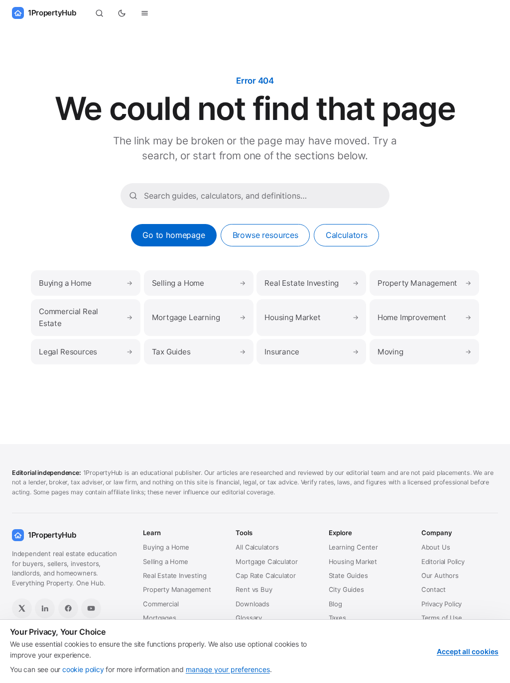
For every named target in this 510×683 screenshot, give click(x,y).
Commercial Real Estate (85, 317)
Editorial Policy (443, 562)
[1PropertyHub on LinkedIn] (45, 608)
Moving (424, 351)
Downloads (252, 604)
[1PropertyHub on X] (22, 608)
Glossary (249, 618)
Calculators (347, 235)
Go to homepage (173, 235)
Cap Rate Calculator (265, 575)
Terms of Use (441, 618)
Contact (433, 589)
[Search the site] (99, 13)
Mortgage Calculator (266, 562)
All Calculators (257, 547)
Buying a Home (85, 283)
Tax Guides (199, 351)
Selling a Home (199, 283)
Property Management (424, 283)
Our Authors (440, 575)
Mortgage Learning (199, 317)
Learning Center (353, 547)
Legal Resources (85, 351)
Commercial (160, 604)
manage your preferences (228, 669)
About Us (435, 547)
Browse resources (265, 235)
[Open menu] (145, 13)
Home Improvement (424, 317)
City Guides (346, 589)
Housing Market (311, 317)
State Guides (348, 575)
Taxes (337, 618)
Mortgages (159, 618)
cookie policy (83, 669)
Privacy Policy (441, 604)
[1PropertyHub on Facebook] (68, 608)
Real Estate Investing (311, 283)
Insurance (311, 351)
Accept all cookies (468, 651)
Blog (335, 604)
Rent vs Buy (254, 589)
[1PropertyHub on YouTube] (91, 608)
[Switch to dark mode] (122, 13)
